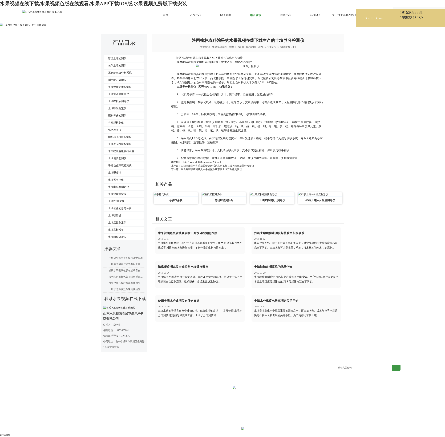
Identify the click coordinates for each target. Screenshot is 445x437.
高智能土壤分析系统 (120, 72)
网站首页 (125, 18)
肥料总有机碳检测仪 (120, 137)
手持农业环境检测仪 (120, 165)
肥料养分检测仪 (117, 115)
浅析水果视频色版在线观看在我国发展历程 (126, 276)
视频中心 (163, 368)
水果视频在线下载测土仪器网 (228, 47)
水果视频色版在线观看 (121, 151)
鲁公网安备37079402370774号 (269, 429)
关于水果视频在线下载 (227, 368)
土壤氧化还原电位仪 (120, 208)
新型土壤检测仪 (117, 58)
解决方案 (106, 368)
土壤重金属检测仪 (118, 94)
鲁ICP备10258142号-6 (229, 429)
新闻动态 (192, 368)
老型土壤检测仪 (117, 65)
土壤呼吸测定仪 (117, 108)
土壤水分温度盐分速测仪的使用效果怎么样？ (126, 289)
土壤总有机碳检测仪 (120, 144)
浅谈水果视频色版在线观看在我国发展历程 (126, 270)
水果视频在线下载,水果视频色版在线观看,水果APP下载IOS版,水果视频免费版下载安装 (93, 3)
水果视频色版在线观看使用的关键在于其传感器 (126, 283)
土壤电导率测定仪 (118, 187)
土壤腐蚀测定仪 (117, 222)
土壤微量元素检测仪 (120, 87)
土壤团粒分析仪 (117, 236)
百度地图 (305, 368)
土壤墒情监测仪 (117, 158)
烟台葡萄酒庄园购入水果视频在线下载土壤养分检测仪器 (211, 169)
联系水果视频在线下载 (256, 368)
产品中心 (78, 368)
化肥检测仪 (114, 129)
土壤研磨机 (114, 215)
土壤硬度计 (114, 172)
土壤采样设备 (116, 229)
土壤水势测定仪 (117, 194)
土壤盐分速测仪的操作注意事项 (126, 258)
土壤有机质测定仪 (118, 101)
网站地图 (277, 368)
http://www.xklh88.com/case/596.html (202, 162)
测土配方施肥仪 (117, 79)
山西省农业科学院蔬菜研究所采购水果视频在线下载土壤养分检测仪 (217, 165)
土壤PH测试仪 (116, 201)
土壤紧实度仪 (116, 179)
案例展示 (137, 18)
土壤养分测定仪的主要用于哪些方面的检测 (126, 264)
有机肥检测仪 (116, 122)
